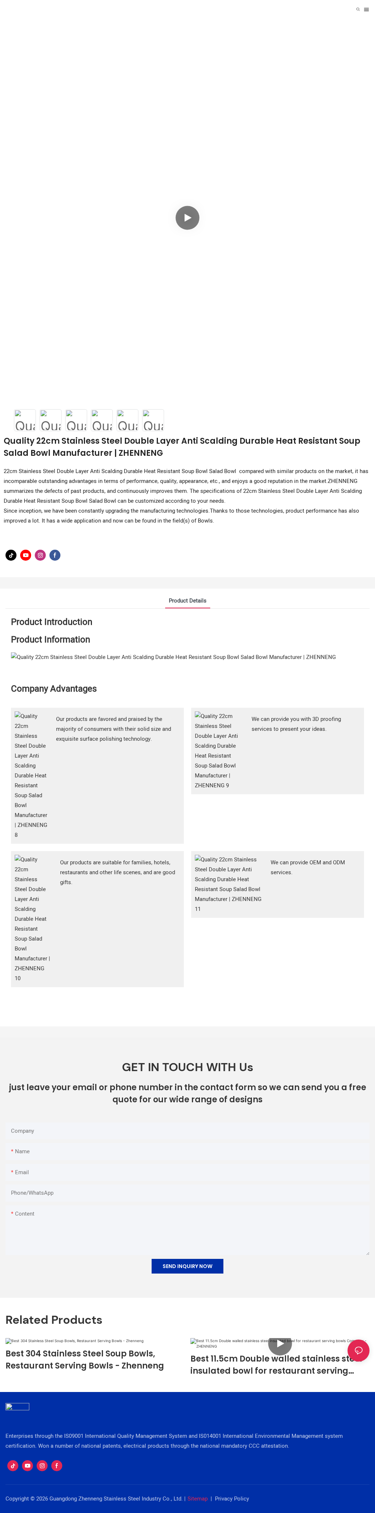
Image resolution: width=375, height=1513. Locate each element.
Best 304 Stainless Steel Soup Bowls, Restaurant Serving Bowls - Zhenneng (84, 1359)
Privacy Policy (232, 1499)
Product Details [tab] (188, 601)
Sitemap (198, 1499)
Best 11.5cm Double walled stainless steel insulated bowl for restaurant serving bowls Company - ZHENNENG (276, 1365)
